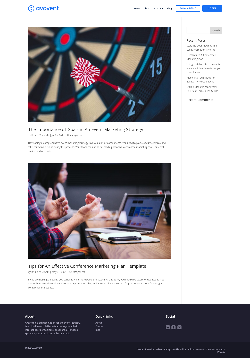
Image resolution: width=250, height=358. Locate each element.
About (147, 8)
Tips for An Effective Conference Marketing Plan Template (87, 266)
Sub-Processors (195, 349)
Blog (169, 8)
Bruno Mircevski (40, 135)
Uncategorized (75, 135)
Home (137, 8)
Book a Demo (188, 8)
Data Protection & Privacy (215, 350)
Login (212, 8)
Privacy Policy (163, 349)
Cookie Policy (179, 349)
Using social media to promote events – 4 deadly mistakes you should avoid (204, 68)
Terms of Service (145, 349)
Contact (158, 8)
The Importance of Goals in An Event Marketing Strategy (85, 129)
